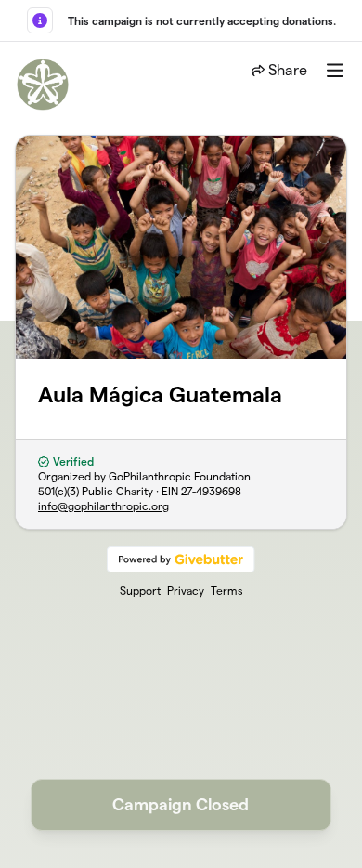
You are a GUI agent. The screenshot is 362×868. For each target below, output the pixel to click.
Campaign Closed (180, 804)
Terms (227, 591)
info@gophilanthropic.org (103, 506)
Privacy (185, 591)
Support (140, 591)
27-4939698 (211, 491)
